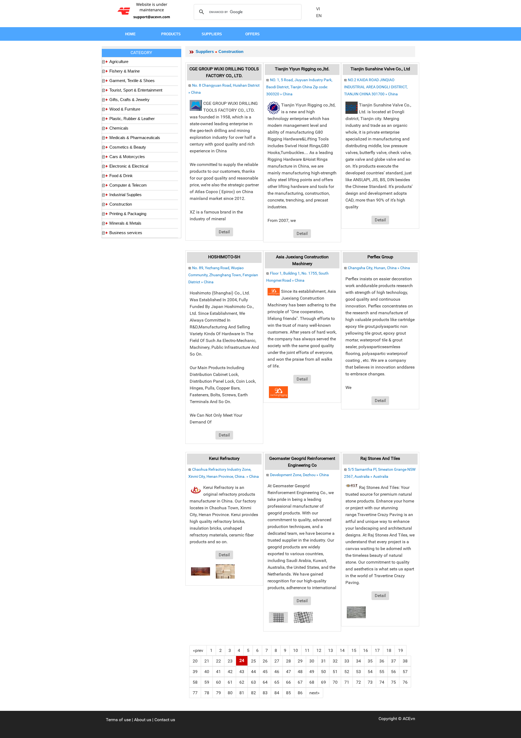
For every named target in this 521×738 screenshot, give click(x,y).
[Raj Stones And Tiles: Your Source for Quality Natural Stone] (356, 611)
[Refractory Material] (200, 571)
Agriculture (118, 61)
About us (142, 719)
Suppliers (205, 51)
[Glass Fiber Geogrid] (278, 617)
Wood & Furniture (124, 109)
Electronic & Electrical (128, 166)
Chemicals (118, 128)
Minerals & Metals (125, 223)
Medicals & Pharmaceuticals (134, 137)
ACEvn (409, 718)
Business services (125, 232)
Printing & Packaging (127, 213)
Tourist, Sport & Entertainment (135, 90)
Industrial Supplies (125, 194)
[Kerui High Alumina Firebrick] (225, 571)
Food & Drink (121, 175)
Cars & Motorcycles (127, 156)
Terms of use (118, 719)
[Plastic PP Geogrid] (303, 617)
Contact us (164, 719)
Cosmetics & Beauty (127, 147)
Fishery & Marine (124, 71)
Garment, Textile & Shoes (132, 80)
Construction (120, 204)
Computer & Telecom (128, 185)
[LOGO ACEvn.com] (144, 10)
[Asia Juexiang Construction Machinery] (278, 391)
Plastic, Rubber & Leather (132, 118)
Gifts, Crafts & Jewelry (129, 99)
